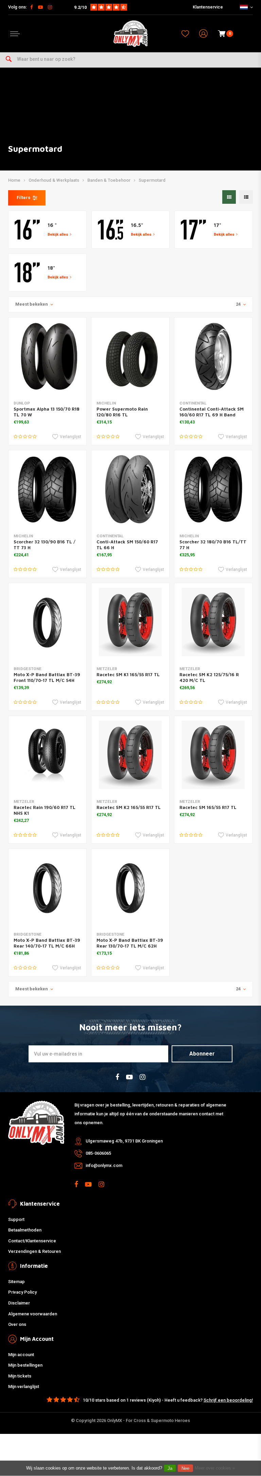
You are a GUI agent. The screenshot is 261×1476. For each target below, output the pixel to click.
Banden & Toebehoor (108, 180)
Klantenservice (208, 7)
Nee (185, 1468)
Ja (170, 1468)
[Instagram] (50, 7)
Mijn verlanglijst (23, 1386)
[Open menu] (15, 34)
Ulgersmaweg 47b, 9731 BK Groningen (124, 1141)
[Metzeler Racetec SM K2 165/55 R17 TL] (130, 755)
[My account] (203, 34)
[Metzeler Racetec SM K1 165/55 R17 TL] (130, 622)
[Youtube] (40, 7)
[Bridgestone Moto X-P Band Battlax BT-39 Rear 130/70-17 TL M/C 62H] (130, 887)
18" (51, 268)
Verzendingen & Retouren (34, 1251)
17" (217, 225)
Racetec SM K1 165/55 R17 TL (128, 674)
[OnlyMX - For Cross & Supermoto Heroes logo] (130, 33)
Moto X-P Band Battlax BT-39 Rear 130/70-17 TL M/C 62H (130, 943)
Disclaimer (19, 1303)
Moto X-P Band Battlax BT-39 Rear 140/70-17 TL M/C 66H (47, 943)
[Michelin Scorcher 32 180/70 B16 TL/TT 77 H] (213, 489)
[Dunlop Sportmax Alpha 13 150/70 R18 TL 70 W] (47, 356)
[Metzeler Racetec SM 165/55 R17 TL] (213, 755)
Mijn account (21, 1354)
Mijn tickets (19, 1376)
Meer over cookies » (215, 1468)
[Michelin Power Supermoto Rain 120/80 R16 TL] (130, 356)
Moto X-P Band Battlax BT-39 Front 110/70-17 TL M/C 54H (47, 677)
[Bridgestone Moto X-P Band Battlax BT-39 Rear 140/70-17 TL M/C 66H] (47, 887)
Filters (23, 197)
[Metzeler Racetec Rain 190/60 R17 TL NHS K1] (47, 755)
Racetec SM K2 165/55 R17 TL (129, 807)
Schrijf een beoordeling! (228, 1400)
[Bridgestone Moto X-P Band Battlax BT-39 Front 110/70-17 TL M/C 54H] (47, 622)
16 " (52, 225)
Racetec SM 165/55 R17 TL (208, 807)
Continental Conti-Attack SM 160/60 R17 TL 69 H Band (211, 411)
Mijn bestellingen (25, 1365)
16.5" (137, 225)
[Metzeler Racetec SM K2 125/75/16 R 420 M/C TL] (213, 622)
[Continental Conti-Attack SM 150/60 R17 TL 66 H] (130, 489)
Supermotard (152, 180)
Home (14, 180)
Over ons (17, 1324)
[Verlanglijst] (185, 33)
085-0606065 (98, 1153)
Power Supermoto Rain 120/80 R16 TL (122, 411)
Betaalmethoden (24, 1229)
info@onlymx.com (104, 1165)
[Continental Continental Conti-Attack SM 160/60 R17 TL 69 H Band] (213, 356)
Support (16, 1219)
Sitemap (16, 1281)
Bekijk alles (58, 234)
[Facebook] (31, 7)
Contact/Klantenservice (32, 1240)
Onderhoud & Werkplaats (54, 180)
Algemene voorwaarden (32, 1313)
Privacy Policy (22, 1292)
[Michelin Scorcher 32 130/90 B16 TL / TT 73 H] (47, 489)
